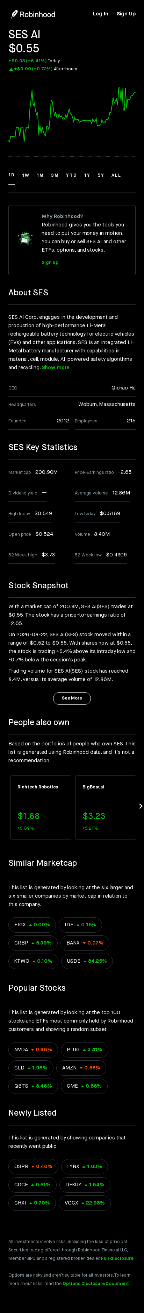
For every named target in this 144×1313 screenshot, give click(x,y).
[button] (11, 178)
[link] (100, 14)
